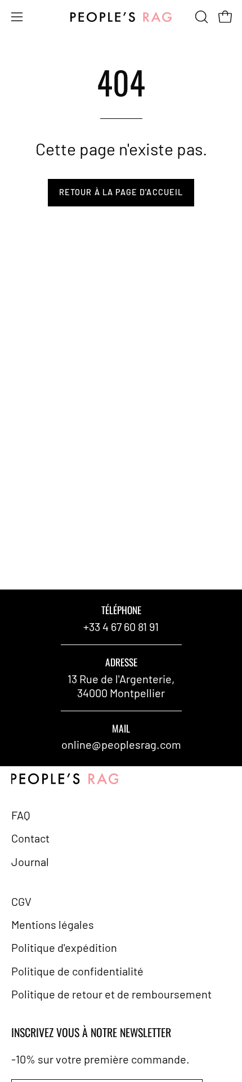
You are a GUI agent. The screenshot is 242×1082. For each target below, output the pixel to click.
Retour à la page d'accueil (121, 192)
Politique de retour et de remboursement (111, 994)
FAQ (20, 815)
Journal (30, 861)
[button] (200, 17)
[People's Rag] (121, 17)
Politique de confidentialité (77, 971)
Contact (30, 838)
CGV (21, 901)
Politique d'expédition (64, 947)
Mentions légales (52, 924)
